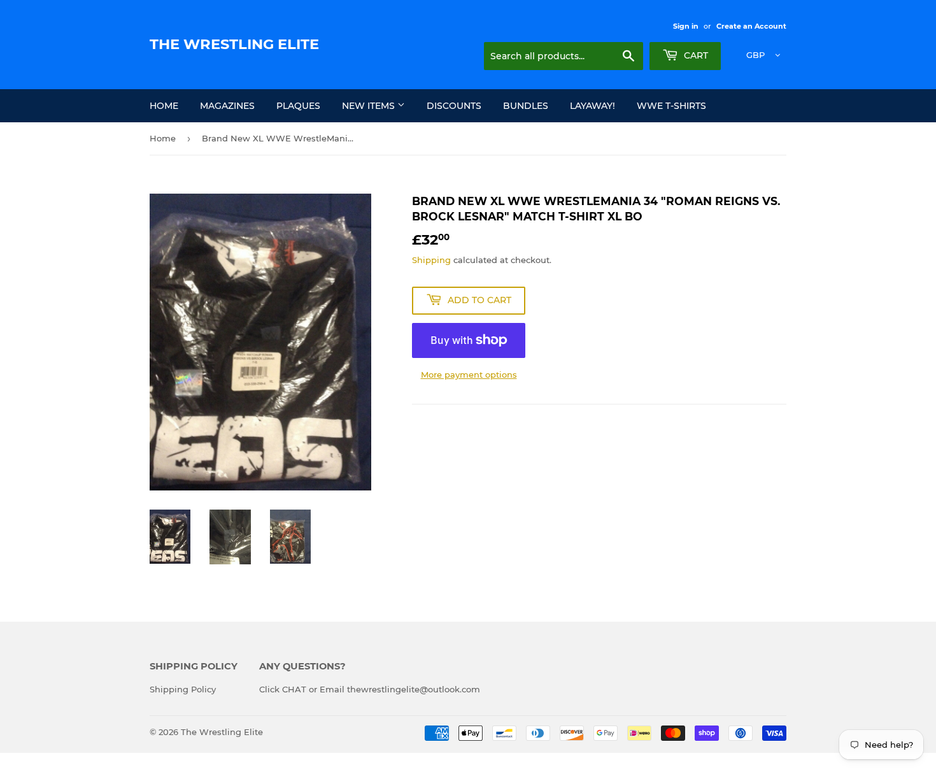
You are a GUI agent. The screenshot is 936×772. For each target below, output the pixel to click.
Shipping (431, 260)
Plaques (298, 105)
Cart (694, 55)
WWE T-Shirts (671, 105)
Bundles (525, 105)
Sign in (685, 26)
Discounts (454, 105)
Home (164, 105)
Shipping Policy (183, 689)
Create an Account (751, 26)
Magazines (227, 105)
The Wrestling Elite (234, 44)
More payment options (469, 374)
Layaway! (592, 105)
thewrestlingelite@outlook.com (413, 689)
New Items (369, 105)
